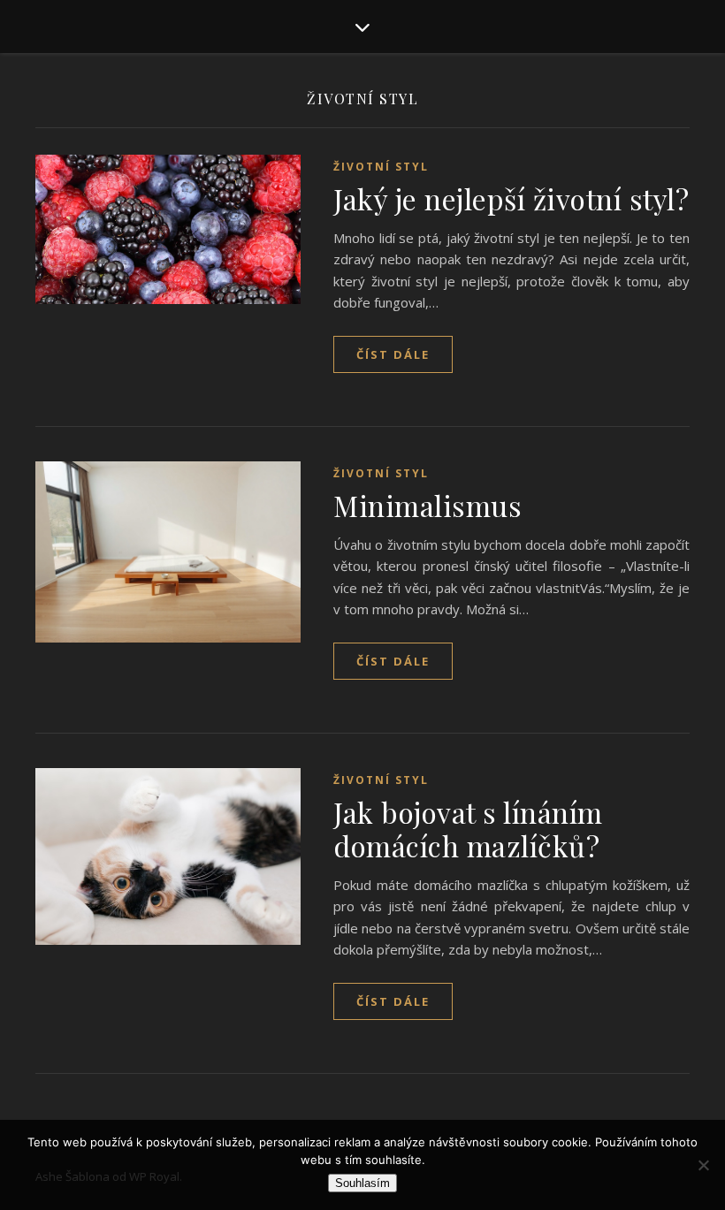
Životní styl (381, 166)
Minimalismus (427, 505)
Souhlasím (362, 1183)
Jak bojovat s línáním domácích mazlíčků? (468, 828)
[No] (703, 1165)
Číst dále (393, 354)
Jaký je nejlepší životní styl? (511, 198)
